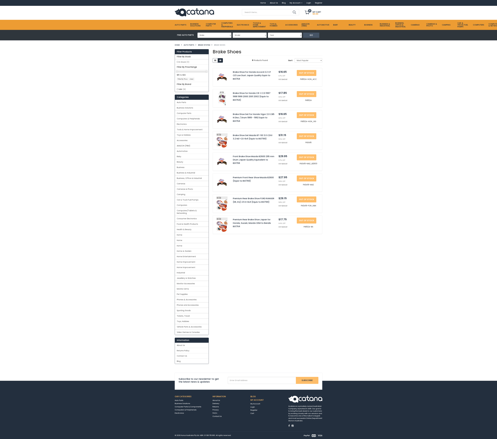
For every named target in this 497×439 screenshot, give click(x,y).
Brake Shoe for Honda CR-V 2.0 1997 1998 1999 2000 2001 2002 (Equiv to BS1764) (251, 96)
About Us (274, 3)
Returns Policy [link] (183, 350)
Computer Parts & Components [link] (188, 406)
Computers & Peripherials (227, 25)
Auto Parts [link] (181, 102)
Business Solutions (195, 25)
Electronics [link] (182, 124)
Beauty (352, 25)
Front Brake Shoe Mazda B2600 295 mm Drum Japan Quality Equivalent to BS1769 (253, 160)
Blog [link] (179, 361)
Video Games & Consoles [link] (188, 332)
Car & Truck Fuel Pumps (462, 25)
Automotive (323, 25)
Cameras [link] (181, 183)
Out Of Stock (306, 73)
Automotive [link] (182, 151)
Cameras (415, 25)
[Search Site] (294, 12)
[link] (289, 425)
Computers (478, 25)
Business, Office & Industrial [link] (189, 178)
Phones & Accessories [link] (187, 299)
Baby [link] (179, 156)
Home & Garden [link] (184, 251)
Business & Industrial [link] (186, 172)
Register (318, 3)
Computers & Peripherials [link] (188, 118)
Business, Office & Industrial (400, 25)
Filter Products (184, 52)
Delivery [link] (216, 403)
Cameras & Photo (431, 25)
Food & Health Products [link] (187, 224)
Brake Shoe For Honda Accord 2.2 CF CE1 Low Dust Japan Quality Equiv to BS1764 (252, 75)
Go (311, 35)
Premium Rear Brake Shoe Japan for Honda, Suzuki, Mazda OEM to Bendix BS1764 (252, 223)
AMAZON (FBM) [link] (183, 145)
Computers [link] (182, 205)
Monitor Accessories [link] (186, 283)
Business (368, 25)
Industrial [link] (181, 272)
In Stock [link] (184, 62)
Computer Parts (211, 25)
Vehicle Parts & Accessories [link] (189, 326)
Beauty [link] (180, 162)
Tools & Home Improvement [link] (190, 129)
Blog (284, 3)
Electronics (243, 25)
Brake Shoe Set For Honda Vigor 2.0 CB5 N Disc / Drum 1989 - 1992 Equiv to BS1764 (253, 118)
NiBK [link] (182, 89)
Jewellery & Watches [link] (186, 278)
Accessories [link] (182, 140)
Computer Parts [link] (184, 113)
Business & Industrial (385, 25)
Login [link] (252, 407)
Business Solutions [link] (185, 108)
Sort (290, 60)
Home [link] (179, 235)
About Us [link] (181, 345)
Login (308, 3)
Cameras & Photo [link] (185, 189)
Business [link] (180, 167)
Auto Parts (180, 25)
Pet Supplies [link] (182, 294)
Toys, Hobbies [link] (183, 321)
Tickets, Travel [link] (183, 316)
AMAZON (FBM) (305, 25)
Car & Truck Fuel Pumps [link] (187, 200)
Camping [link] (181, 194)
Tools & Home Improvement (259, 25)
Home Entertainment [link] (186, 256)
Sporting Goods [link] (184, 310)
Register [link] (253, 410)
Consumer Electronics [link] (187, 218)
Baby (335, 25)
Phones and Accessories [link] (188, 305)
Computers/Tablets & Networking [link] (187, 211)
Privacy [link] (216, 410)
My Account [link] (255, 404)
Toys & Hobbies (273, 25)
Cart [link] (252, 413)
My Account (295, 3)
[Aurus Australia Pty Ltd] (194, 12)
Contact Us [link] (182, 356)
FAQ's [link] (215, 413)
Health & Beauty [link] (184, 229)
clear (191, 79)
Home (263, 3)
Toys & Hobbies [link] (184, 135)
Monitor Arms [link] (183, 289)
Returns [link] (216, 406)
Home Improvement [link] (186, 262)
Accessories (291, 25)
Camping (446, 25)
